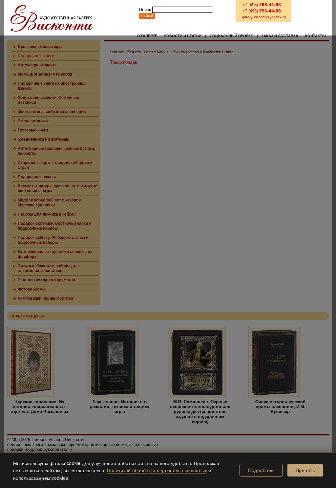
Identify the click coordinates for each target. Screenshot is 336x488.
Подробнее (261, 470)
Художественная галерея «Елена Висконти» (51, 18)
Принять (305, 470)
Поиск (145, 9)
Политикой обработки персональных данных (157, 470)
